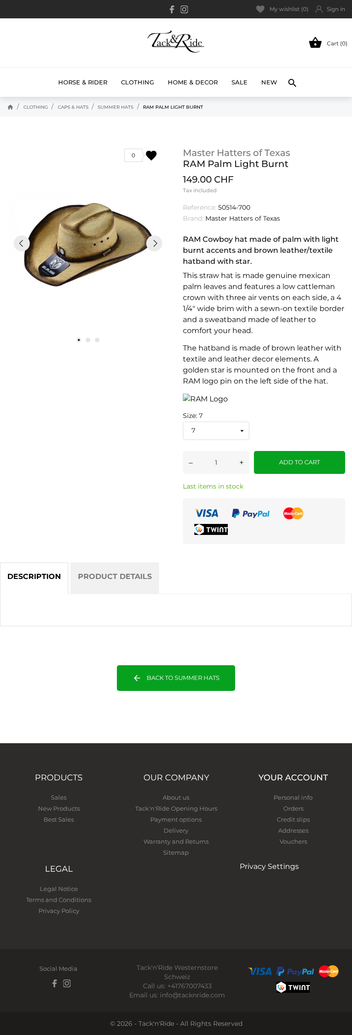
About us (176, 797)
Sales (58, 797)
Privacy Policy (58, 910)
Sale (239, 82)
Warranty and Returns (176, 841)
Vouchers (293, 841)
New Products (59, 808)
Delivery (176, 830)
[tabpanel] (88, 243)
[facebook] (172, 9)
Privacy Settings (269, 866)
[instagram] (184, 9)
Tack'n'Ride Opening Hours (176, 808)
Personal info (293, 797)
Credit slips (293, 819)
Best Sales (59, 819)
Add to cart (299, 462)
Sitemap (176, 852)
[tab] (34, 578)
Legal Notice (59, 888)
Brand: (193, 218)
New (269, 78)
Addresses (293, 830)
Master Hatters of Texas (236, 152)
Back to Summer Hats (176, 678)
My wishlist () (289, 9)
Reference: (199, 207)
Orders (293, 808)
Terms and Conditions (58, 899)
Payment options (176, 819)
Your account (293, 778)
